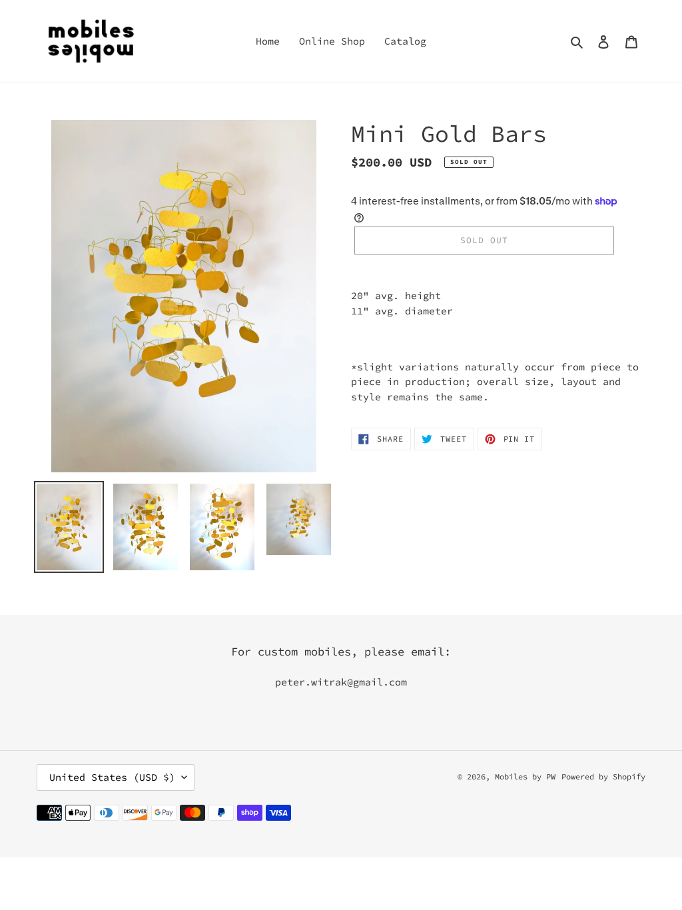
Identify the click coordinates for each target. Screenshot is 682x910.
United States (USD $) (112, 777)
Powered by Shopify (603, 776)
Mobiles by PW (525, 776)
